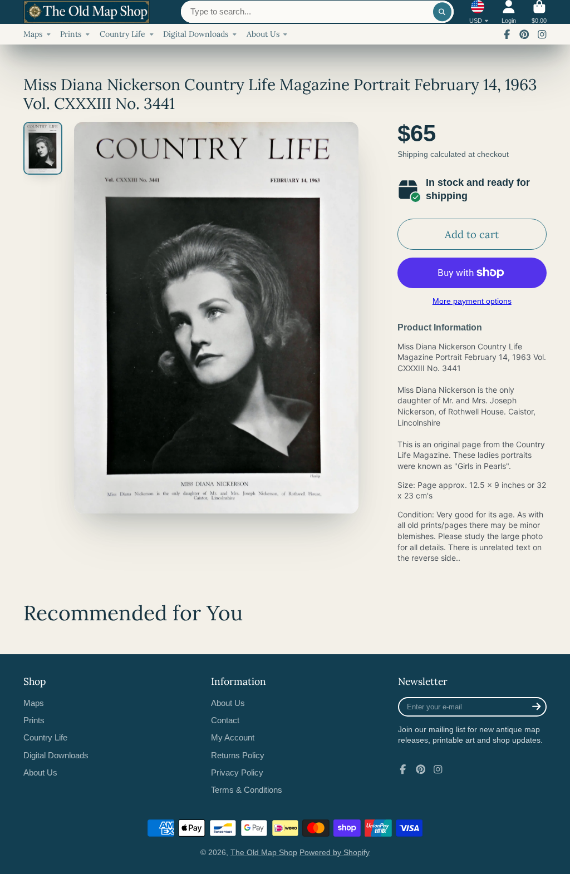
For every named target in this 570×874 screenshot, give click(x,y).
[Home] (86, 12)
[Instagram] (542, 34)
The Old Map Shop (263, 852)
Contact (225, 720)
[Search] (442, 11)
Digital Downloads (195, 34)
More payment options (472, 301)
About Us (263, 34)
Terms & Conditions (246, 789)
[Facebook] (507, 34)
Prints (70, 34)
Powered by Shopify (334, 852)
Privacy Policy (237, 772)
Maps (32, 34)
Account (509, 12)
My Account (232, 737)
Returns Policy (237, 755)
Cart (539, 12)
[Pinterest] (524, 34)
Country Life (122, 34)
